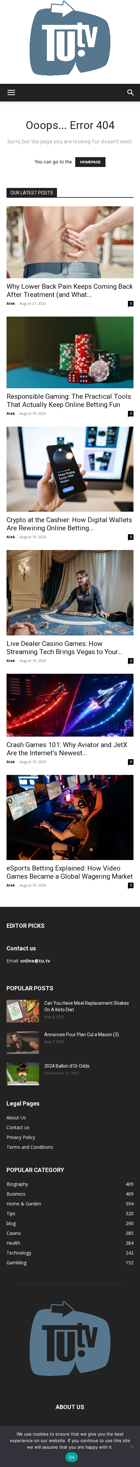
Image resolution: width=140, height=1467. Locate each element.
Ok (72, 1457)
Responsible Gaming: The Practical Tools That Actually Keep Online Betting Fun (69, 401)
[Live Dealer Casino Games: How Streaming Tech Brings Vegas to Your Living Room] (70, 592)
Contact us (18, 1127)
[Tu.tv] (70, 42)
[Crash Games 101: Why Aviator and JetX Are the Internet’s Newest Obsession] (70, 705)
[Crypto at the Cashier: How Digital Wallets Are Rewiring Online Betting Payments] (70, 469)
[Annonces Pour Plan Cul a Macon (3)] (23, 1042)
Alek (11, 303)
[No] (132, 1446)
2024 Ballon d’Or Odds (67, 1066)
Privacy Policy (21, 1137)
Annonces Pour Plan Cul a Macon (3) (81, 1034)
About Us (16, 1117)
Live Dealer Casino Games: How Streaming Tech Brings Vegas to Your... (64, 648)
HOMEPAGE (90, 162)
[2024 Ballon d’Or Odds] (23, 1074)
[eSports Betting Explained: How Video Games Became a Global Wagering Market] (70, 817)
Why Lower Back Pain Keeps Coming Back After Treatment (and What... (70, 291)
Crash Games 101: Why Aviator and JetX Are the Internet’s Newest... (67, 749)
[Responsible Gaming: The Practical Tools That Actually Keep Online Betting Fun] (70, 352)
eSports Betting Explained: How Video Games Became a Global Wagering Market (70, 872)
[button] (11, 92)
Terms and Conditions (30, 1147)
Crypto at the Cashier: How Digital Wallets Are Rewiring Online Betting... (69, 524)
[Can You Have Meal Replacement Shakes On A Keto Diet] (23, 1011)
